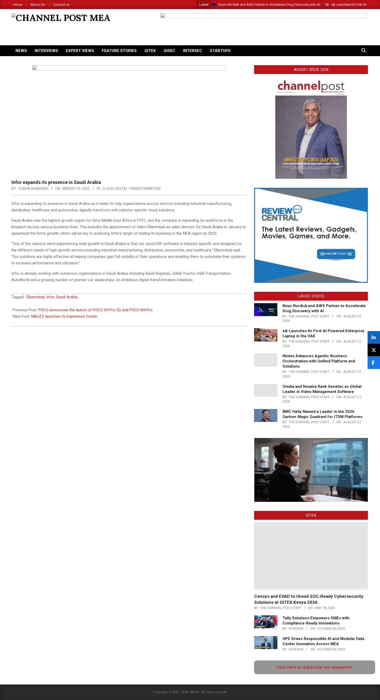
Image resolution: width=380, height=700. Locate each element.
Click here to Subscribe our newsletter (315, 667)
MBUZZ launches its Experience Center (64, 316)
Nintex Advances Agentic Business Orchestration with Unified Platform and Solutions (319, 361)
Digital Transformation (138, 189)
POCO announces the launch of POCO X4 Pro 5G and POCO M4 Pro (95, 310)
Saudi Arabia (66, 297)
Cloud (107, 189)
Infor (50, 297)
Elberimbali (35, 297)
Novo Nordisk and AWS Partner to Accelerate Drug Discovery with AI (269, 4)
